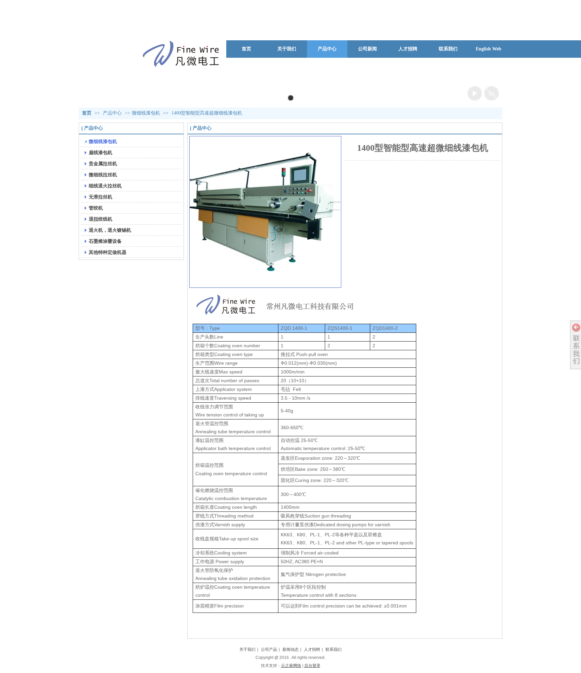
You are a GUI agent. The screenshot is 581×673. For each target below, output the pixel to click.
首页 (86, 113)
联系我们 (333, 649)
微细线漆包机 (146, 113)
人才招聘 (312, 649)
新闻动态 (290, 649)
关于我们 (247, 649)
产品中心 (113, 113)
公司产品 (269, 649)
